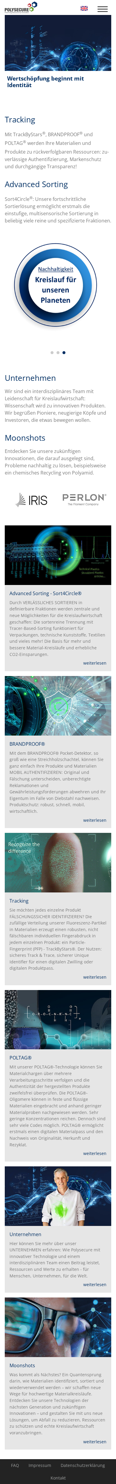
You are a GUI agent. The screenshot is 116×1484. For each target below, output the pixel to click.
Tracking (20, 119)
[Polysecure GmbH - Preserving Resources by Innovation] (21, 7)
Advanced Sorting (36, 184)
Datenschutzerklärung (83, 1465)
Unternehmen (30, 378)
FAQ (15, 1465)
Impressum (40, 1465)
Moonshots (25, 438)
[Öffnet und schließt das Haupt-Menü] (102, 9)
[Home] (84, 7)
